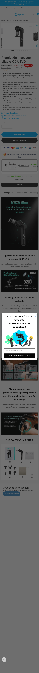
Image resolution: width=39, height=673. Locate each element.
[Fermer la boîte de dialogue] (35, 315)
